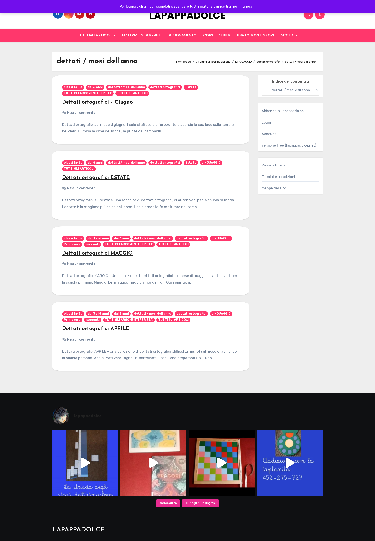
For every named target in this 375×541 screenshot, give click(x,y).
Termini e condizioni (278, 177)
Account (269, 134)
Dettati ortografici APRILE (95, 328)
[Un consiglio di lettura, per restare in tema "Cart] (153, 463)
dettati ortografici (165, 87)
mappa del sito (274, 188)
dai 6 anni (95, 87)
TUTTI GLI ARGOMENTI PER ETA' (88, 93)
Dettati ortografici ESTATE (96, 177)
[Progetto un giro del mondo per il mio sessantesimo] (222, 463)
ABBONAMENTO (183, 35)
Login (266, 122)
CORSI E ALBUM (217, 35)
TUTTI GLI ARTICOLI (95, 35)
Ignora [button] (247, 6)
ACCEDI (287, 35)
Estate (190, 87)
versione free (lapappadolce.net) (289, 145)
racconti (93, 244)
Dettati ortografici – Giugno (97, 102)
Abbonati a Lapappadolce (283, 111)
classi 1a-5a (73, 87)
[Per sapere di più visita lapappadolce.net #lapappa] (290, 463)
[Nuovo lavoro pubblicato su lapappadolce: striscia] (85, 463)
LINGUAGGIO (211, 163)
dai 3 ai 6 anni (98, 238)
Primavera (72, 244)
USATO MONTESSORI (255, 35)
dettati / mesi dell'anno (126, 87)
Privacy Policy (273, 165)
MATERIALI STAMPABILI (142, 35)
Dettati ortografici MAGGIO (97, 253)
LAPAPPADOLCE (187, 15)
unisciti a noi (226, 6)
